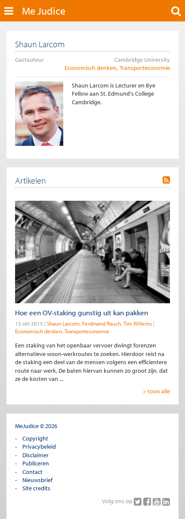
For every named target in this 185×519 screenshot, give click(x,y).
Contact (32, 472)
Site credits (36, 488)
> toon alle (156, 391)
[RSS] (166, 180)
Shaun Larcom (63, 323)
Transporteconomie (145, 68)
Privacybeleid (39, 446)
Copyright (35, 438)
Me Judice (43, 10)
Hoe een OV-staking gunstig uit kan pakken (81, 312)
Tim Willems (137, 323)
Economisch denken (90, 68)
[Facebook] (148, 501)
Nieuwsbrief (37, 480)
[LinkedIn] (166, 501)
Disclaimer (35, 455)
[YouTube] (157, 501)
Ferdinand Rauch (101, 323)
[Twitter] (138, 501)
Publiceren (35, 463)
